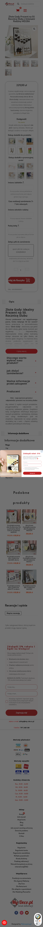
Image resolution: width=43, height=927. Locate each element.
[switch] (38, 923)
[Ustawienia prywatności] (4, 922)
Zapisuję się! (32, 473)
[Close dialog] (42, 451)
